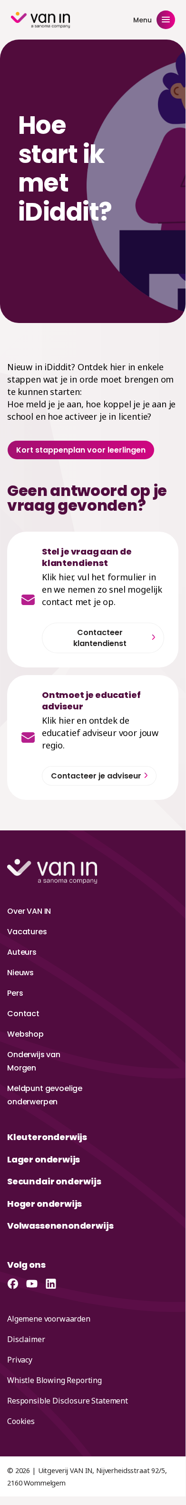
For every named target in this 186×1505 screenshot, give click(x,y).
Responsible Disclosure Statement (67, 1400)
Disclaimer (26, 1339)
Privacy (19, 1359)
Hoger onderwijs (44, 1204)
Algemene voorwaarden (48, 1318)
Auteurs (22, 952)
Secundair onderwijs (54, 1181)
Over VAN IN (29, 911)
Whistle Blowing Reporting (54, 1380)
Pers (15, 993)
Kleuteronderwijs (47, 1137)
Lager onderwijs (43, 1159)
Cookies (21, 1421)
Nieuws (20, 972)
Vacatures (27, 931)
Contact (23, 1013)
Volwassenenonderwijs (60, 1226)
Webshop (25, 1034)
